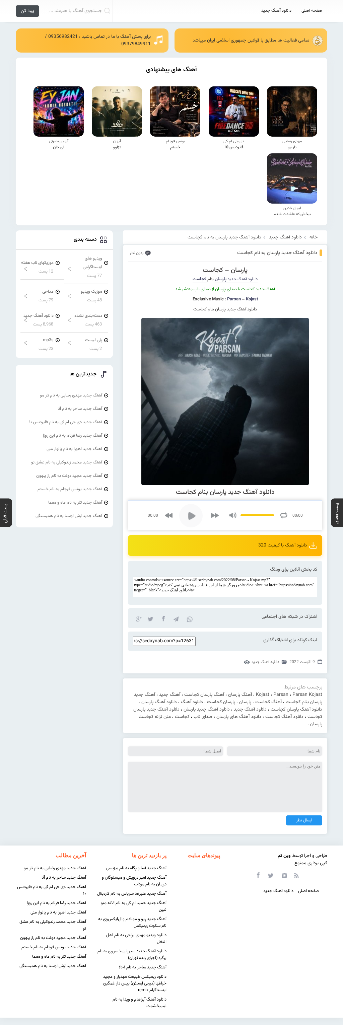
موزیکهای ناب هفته (37, 263)
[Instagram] (283, 875)
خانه (314, 237)
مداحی (48, 291)
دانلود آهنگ (192, 702)
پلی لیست (93, 340)
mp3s (48, 340)
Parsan (234, 299)
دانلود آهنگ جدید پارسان (207, 709)
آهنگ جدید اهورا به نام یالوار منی (74, 449)
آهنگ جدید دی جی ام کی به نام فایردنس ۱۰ (65, 422)
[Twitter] (150, 618)
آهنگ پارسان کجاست (204, 695)
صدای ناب (203, 717)
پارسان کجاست (221, 702)
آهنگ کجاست (268, 702)
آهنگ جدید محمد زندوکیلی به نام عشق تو (66, 462)
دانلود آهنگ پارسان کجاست (296, 709)
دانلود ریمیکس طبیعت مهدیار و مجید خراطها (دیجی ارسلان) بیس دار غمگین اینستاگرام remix (134, 983)
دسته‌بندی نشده (88, 315)
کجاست (182, 717)
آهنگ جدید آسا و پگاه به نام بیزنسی (136, 868)
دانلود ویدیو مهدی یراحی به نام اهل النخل (136, 938)
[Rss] (296, 875)
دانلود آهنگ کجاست (284, 717)
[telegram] (176, 618)
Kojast (262, 695)
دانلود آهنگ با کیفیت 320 (282, 545)
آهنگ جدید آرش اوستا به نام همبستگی (69, 516)
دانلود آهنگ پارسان (159, 702)
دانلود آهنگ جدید (276, 10)
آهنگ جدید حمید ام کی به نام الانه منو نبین (133, 906)
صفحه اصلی (311, 10)
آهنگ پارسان (240, 695)
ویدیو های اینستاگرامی (92, 263)
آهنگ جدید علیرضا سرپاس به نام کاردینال (131, 893)
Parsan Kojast (307, 695)
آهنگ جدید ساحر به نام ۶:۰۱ (142, 967)
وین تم (284, 856)
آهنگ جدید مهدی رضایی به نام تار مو (71, 395)
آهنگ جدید (169, 695)
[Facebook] (163, 618)
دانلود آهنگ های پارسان (238, 717)
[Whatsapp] (188, 618)
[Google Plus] (137, 618)
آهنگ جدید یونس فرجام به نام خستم (70, 489)
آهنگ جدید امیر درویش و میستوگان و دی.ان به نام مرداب (134, 881)
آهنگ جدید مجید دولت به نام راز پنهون (69, 475)
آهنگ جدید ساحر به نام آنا (80, 409)
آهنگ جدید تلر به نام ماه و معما (75, 502)
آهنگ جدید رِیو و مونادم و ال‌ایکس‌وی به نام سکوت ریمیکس (132, 922)
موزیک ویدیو (91, 291)
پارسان (245, 702)
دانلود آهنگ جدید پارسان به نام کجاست (277, 253)
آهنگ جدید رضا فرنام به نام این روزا (72, 435)
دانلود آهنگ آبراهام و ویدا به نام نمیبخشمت (139, 1003)
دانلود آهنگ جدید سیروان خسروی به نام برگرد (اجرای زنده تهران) (131, 954)
